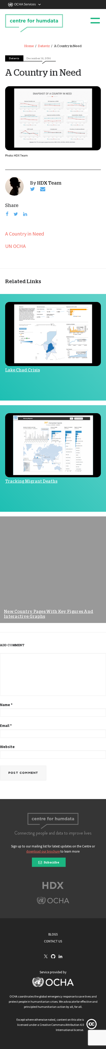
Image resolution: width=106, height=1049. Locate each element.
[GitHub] (53, 957)
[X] (46, 956)
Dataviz (44, 46)
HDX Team (49, 183)
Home (29, 46)
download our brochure (43, 851)
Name (6, 704)
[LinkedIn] (60, 956)
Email (6, 725)
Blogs (53, 934)
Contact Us (53, 941)
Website (7, 746)
